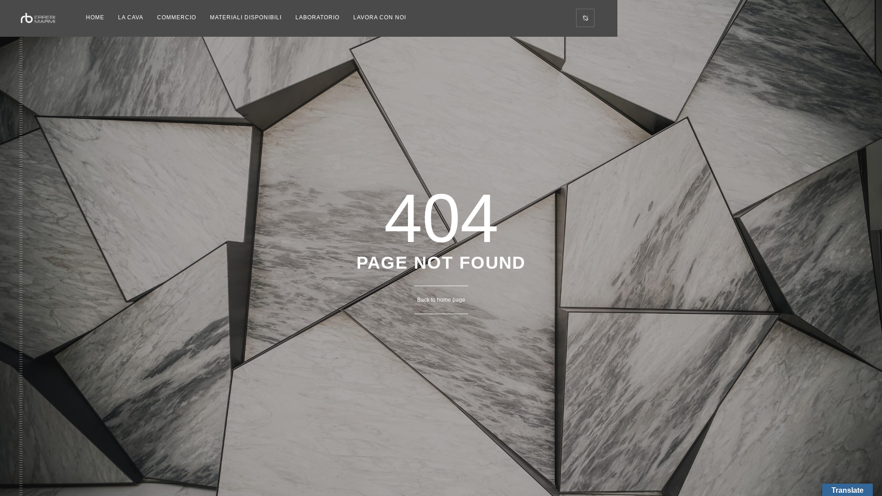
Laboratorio (317, 17)
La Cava (130, 17)
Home (95, 17)
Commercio (176, 17)
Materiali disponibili (246, 17)
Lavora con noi (379, 17)
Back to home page (441, 300)
